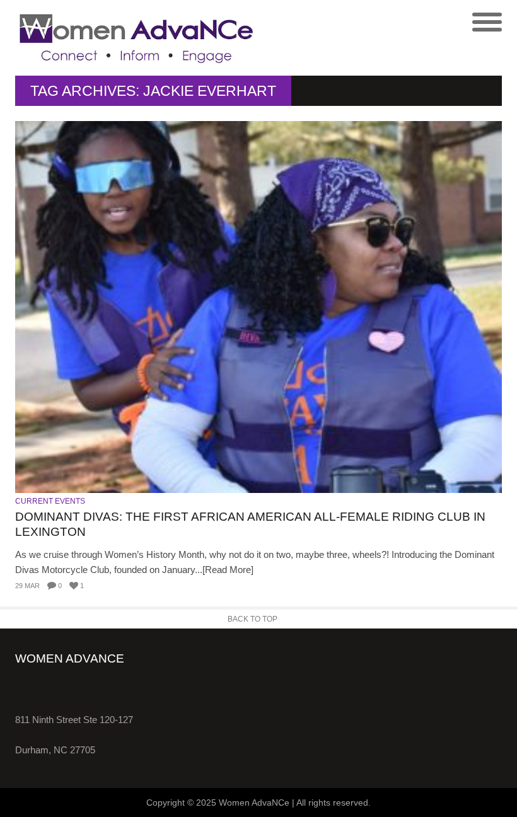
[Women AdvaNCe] (136, 38)
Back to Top (252, 619)
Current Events (50, 501)
